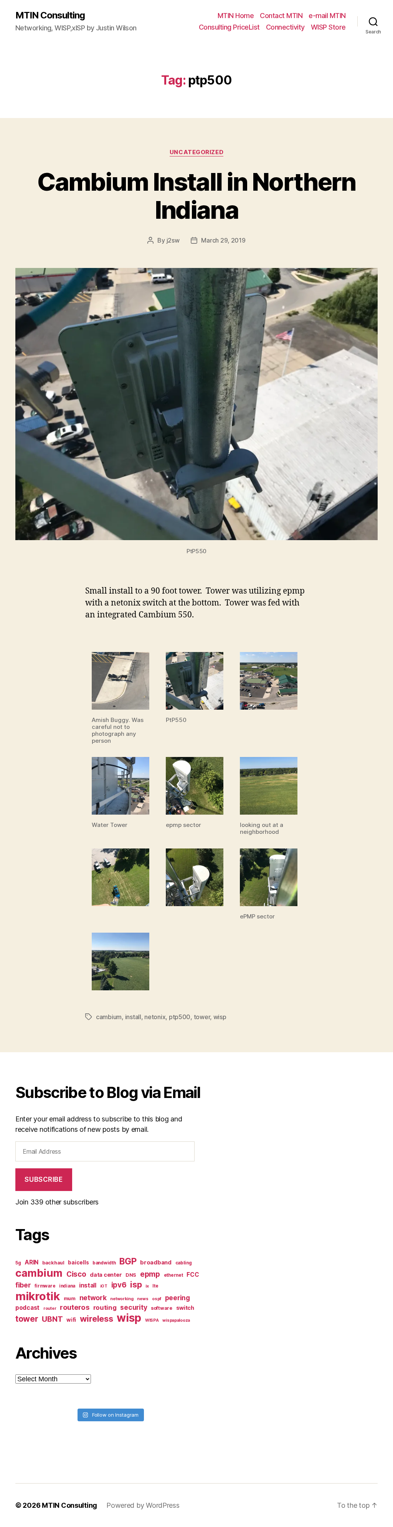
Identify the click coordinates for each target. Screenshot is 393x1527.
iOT (103, 1286)
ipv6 (119, 1285)
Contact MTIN (281, 16)
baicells (78, 1262)
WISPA (152, 1320)
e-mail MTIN (327, 16)
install (133, 1017)
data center (106, 1274)
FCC (193, 1274)
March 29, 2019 (223, 240)
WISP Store (328, 27)
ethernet (173, 1275)
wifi (71, 1320)
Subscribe (44, 1179)
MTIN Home (236, 16)
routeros (74, 1307)
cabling (183, 1263)
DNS (130, 1275)
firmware (45, 1286)
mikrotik (37, 1296)
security (133, 1307)
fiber (23, 1285)
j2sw (173, 240)
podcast (27, 1307)
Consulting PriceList (229, 27)
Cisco (76, 1274)
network (93, 1298)
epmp (150, 1274)
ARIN (31, 1262)
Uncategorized (196, 152)
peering (177, 1298)
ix (147, 1286)
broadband (156, 1262)
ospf (156, 1298)
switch (185, 1307)
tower (202, 1017)
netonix (154, 1017)
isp (136, 1284)
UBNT (52, 1319)
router (49, 1308)
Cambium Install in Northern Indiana (196, 196)
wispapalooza (176, 1320)
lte (155, 1286)
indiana (67, 1286)
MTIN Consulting (50, 15)
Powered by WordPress (143, 1505)
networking (121, 1298)
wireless (96, 1319)
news (142, 1298)
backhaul (53, 1263)
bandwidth (104, 1263)
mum (70, 1298)
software (161, 1308)
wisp (219, 1017)
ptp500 (179, 1017)
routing (105, 1307)
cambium (109, 1017)
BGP (127, 1261)
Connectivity (285, 27)
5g (18, 1263)
